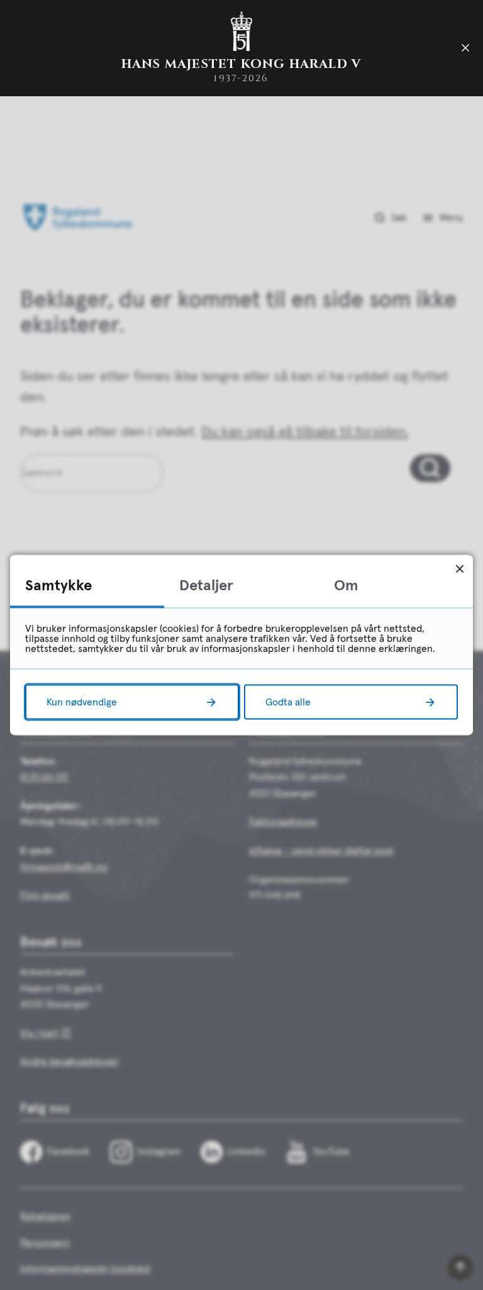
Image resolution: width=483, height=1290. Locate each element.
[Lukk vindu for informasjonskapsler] (459, 568)
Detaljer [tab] (206, 585)
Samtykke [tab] (58, 585)
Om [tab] (346, 585)
